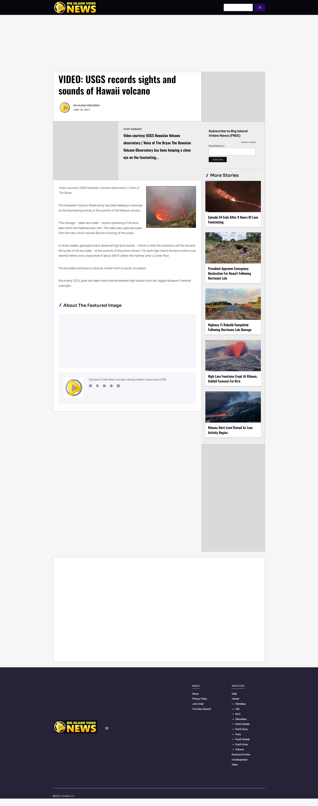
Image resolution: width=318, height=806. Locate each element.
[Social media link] (90, 385)
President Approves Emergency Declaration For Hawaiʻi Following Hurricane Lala (229, 273)
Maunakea (241, 719)
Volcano (239, 749)
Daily (234, 693)
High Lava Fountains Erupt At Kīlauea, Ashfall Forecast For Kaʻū (232, 378)
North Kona (241, 729)
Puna (238, 734)
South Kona (241, 744)
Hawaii (235, 698)
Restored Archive (241, 754)
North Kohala (242, 724)
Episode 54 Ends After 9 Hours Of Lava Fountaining (233, 219)
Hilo (237, 709)
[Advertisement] (159, 43)
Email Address (217, 145)
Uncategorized (239, 759)
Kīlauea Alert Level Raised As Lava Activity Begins (230, 430)
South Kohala (242, 739)
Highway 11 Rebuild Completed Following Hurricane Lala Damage (229, 327)
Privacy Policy (199, 698)
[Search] (260, 7)
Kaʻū (237, 713)
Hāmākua (240, 703)
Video (235, 764)
